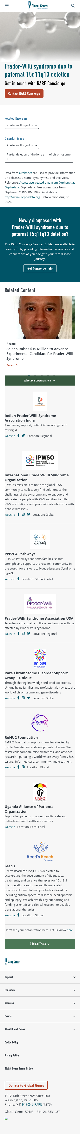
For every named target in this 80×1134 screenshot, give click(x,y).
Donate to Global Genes (26, 1085)
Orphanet (25, 173)
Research (9, 1003)
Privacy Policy (12, 1055)
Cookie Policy (11, 1042)
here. (70, 930)
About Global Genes (15, 1029)
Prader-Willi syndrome (22, 125)
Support (9, 977)
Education (10, 990)
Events (8, 1016)
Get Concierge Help (40, 268)
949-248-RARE (32, 1104)
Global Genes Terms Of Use (19, 1068)
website (10, 436)
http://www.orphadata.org (22, 197)
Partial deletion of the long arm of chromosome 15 (38, 156)
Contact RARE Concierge (24, 93)
